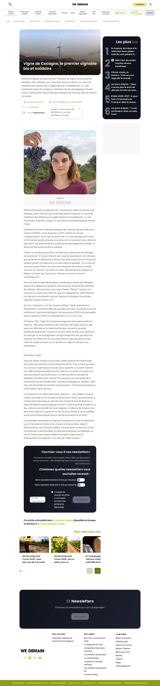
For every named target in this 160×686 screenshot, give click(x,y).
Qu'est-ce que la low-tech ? (89, 21)
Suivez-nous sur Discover (34, 102)
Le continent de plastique (95, 654)
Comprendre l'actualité (106, 13)
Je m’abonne (140, 4)
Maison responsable (83, 13)
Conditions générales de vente (37, 683)
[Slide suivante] (98, 571)
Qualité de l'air (70, 21)
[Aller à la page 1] (20, 570)
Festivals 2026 (35, 21)
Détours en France (124, 645)
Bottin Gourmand (123, 638)
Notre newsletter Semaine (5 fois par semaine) (55, 480)
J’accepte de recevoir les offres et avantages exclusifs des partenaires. (62, 499)
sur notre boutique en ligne (51, 523)
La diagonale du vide (93, 644)
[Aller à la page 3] (24, 570)
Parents (119, 659)
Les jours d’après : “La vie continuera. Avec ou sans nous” (124, 111)
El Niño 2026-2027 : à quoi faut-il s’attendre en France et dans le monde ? (124, 99)
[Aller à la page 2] (22, 570)
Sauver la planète (11, 13)
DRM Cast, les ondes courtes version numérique (125, 63)
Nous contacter (74, 683)
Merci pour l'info (123, 652)
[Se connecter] (150, 4)
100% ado (94, 13)
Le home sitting (91, 674)
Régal (118, 662)
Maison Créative (123, 648)
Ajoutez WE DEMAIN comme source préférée (67, 102)
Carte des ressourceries (110, 21)
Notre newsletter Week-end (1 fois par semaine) (55, 485)
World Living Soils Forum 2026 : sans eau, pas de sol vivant (33, 559)
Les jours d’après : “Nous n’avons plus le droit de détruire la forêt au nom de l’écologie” (123, 87)
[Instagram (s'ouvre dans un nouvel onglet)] (24, 657)
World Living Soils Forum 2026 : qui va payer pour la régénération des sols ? (64, 559)
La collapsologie (91, 658)
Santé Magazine (123, 666)
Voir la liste (59, 507)
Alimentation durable (24, 13)
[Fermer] (79, 109)
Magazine (122, 13)
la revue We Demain (62, 520)
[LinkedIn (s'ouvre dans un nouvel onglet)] (29, 657)
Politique (65, 13)
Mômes (119, 655)
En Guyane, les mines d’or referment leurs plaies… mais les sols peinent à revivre (124, 51)
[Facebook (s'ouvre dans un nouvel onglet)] (34, 657)
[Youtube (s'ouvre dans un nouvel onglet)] (39, 657)
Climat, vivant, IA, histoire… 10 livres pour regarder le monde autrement (122, 75)
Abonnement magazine (58, 683)
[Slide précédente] (90, 571)
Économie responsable (52, 13)
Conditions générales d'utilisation (110, 683)
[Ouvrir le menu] (10, 4)
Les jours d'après (18, 21)
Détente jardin (122, 641)
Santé (72, 13)
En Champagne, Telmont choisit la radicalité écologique (97, 559)
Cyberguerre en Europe (52, 21)
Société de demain (38, 13)
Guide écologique (138, 13)
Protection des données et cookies (136, 683)
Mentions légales (18, 683)
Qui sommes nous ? (89, 683)
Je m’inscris (80, 616)
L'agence (150, 13)
